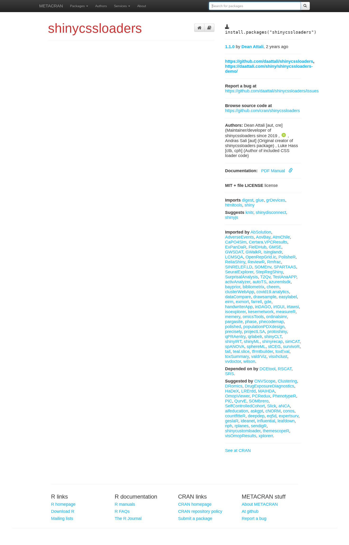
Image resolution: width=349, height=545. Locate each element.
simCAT (292, 341)
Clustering (287, 381)
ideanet (248, 421)
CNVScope (264, 381)
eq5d (271, 416)
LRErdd (248, 391)
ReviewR (256, 262)
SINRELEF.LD (238, 267)
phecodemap (271, 321)
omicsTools (253, 316)
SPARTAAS (285, 267)
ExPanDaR (235, 247)
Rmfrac (274, 262)
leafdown (286, 421)
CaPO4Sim (235, 242)
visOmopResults (240, 435)
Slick (271, 406)
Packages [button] (78, 6)
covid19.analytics (272, 291)
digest (247, 200)
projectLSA (254, 331)
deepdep (256, 416)
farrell (256, 301)
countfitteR (235, 416)
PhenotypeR (284, 396)
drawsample (264, 296)
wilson (249, 361)
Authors (101, 6)
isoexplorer (235, 311)
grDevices (275, 200)
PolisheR (287, 257)
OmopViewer (237, 396)
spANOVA (234, 346)
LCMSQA (234, 257)
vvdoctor (233, 361)
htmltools (233, 205)
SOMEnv (263, 267)
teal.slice (241, 351)
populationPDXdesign (263, 326)
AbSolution (260, 232)
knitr (249, 212)
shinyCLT (273, 336)
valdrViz (258, 356)
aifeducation (236, 411)
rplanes (242, 425)
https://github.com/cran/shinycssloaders (262, 110)
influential (266, 421)
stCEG (274, 346)
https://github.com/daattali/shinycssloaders (269, 61)
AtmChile (281, 237)
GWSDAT (234, 252)
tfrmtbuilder (262, 351)
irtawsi (293, 306)
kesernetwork (261, 311)
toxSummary (237, 356)
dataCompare (238, 296)
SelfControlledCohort (245, 406)
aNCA (284, 406)
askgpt (256, 411)
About (141, 6)
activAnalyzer (237, 281)
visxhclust (278, 356)
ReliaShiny (235, 262)
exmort (242, 301)
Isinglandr (273, 252)
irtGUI (278, 306)
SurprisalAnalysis (241, 277)
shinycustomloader (242, 430)
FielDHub (257, 247)
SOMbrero (259, 401)
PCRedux (261, 396)
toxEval (282, 351)
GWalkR (253, 252)
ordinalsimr (276, 316)
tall (228, 351)
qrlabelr (255, 336)
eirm (229, 301)
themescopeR (276, 430)
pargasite (234, 321)
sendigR (259, 425)
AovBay (263, 237)
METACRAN (51, 6)
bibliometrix (253, 286)
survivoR (291, 346)
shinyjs (231, 217)
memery (232, 316)
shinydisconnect (271, 212)
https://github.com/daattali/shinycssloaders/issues (272, 91)
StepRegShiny (269, 272)
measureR (286, 311)
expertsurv (288, 416)
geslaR (231, 421)
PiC (228, 401)
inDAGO (263, 306)
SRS (229, 373)
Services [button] (121, 6)
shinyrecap (272, 341)
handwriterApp (239, 306)
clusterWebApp (239, 291)
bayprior (232, 286)
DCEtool (267, 368)
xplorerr (266, 435)
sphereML (256, 346)
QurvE (240, 401)
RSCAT (285, 368)
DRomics (233, 386)
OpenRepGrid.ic (260, 257)
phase (251, 321)
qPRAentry (235, 336)
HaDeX (232, 391)
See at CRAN (238, 450)
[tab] (199, 28)
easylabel (288, 296)
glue (260, 200)
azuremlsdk (280, 281)
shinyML (252, 341)
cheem (273, 286)
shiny (250, 205)
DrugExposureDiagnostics (269, 386)
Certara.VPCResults (268, 242)
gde (267, 301)
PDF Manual (273, 170)
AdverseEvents (239, 237)
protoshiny (277, 331)
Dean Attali (252, 46)
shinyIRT (233, 341)
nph (228, 425)
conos (288, 411)
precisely (233, 331)
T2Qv (265, 277)
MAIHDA (266, 391)
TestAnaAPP (284, 277)
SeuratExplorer (239, 272)
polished (233, 326)
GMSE (275, 247)
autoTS (259, 281)
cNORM (273, 411)
